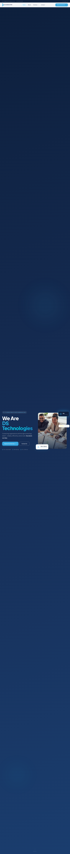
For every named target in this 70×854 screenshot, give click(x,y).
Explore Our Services (9, 443)
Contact (43, 4)
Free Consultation (61, 4)
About (29, 4)
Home (24, 4)
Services (35, 4)
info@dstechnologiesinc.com (9, 1)
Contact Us (24, 443)
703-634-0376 (20, 1)
